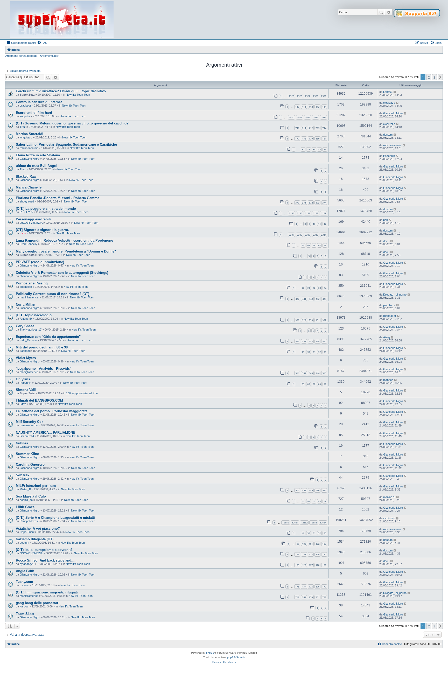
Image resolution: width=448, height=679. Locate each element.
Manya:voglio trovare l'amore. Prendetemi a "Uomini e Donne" (66, 251)
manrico (388, 379)
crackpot (25, 105)
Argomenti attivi (49, 55)
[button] (440, 77)
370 (297, 202)
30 (308, 352)
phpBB (210, 652)
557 (304, 341)
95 (308, 245)
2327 (307, 96)
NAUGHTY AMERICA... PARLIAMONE (45, 433)
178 (304, 138)
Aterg (386, 337)
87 (314, 384)
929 (304, 320)
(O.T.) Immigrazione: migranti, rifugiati (47, 592)
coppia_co (26, 499)
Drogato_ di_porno (395, 294)
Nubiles (22, 443)
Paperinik (389, 155)
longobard (26, 137)
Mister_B (25, 489)
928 (297, 320)
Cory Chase (25, 326)
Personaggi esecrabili (33, 219)
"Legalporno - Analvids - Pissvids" (43, 368)
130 (324, 554)
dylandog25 (27, 563)
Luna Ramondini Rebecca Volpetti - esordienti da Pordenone (64, 240)
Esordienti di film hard (34, 113)
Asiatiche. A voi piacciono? (38, 528)
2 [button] (429, 77)
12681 (295, 522)
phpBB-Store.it (236, 657)
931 (317, 320)
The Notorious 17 (30, 329)
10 (314, 224)
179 (311, 138)
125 (297, 565)
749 (304, 597)
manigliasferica (29, 297)
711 (304, 128)
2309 (307, 234)
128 (311, 554)
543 (311, 373)
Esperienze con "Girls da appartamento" (48, 337)
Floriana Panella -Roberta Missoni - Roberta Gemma (57, 198)
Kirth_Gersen (28, 340)
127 (304, 554)
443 (317, 298)
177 (297, 138)
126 (297, 554)
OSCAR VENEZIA (31, 222)
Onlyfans (23, 379)
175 (311, 586)
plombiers (389, 305)
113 (317, 106)
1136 (299, 213)
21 (308, 288)
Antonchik (26, 318)
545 (324, 373)
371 (304, 202)
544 (317, 373)
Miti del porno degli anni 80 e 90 (42, 347)
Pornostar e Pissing (32, 283)
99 (298, 543)
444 (324, 298)
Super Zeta (27, 94)
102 (317, 543)
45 (303, 501)
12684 (323, 522)
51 (314, 533)
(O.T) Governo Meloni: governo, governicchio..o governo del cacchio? (72, 123)
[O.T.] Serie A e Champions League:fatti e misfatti (55, 518)
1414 (323, 117)
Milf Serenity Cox (29, 422)
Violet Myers (26, 358)
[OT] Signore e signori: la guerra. (42, 230)
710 (297, 128)
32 (303, 149)
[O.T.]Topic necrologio (34, 315)
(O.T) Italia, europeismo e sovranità (44, 550)
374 (324, 202)
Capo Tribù (27, 532)
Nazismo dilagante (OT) (34, 539)
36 (325, 149)
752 (324, 597)
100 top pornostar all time (82, 393)
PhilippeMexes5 (29, 521)
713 (317, 128)
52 (319, 533)
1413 (315, 117)
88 (319, 384)
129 (317, 554)
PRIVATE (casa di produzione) (40, 262)
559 (317, 341)
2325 (291, 96)
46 (308, 501)
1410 (291, 117)
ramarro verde (29, 425)
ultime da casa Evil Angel (36, 166)
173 (297, 586)
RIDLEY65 (26, 212)
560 (324, 341)
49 (325, 501)
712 (311, 128)
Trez (23, 126)
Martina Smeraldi (29, 134)
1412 (307, 117)
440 (297, 298)
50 (308, 533)
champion (26, 286)
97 (319, 245)
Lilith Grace (25, 507)
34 (314, 149)
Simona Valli (26, 390)
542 (304, 373)
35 (319, 149)
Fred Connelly (28, 244)
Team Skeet (25, 614)
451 (324, 490)
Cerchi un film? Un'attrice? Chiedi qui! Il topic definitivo (61, 91)
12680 (285, 522)
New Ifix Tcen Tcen (78, 94)
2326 (299, 96)
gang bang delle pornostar (37, 603)
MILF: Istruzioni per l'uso (36, 486)
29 (303, 352)
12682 (304, 522)
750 (311, 597)
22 (314, 288)
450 (317, 490)
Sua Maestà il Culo (31, 496)
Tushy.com (24, 582)
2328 (315, 96)
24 (325, 288)
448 (304, 490)
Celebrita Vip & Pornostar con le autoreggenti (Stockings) (62, 273)
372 (311, 202)
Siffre (23, 403)
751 (317, 597)
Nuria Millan (25, 304)
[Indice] (61, 19)
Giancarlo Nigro (393, 113)
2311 (323, 234)
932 (324, 320)
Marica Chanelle (28, 187)
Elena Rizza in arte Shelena (38, 155)
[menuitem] (42, 43)
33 (308, 149)
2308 (299, 234)
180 (317, 138)
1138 (315, 213)
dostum (388, 134)
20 (303, 288)
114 (324, 106)
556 (297, 341)
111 (304, 106)
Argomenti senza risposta (21, 55)
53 (325, 533)
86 (308, 384)
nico (23, 233)
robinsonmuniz (29, 148)
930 (311, 320)
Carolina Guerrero (30, 464)
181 (324, 138)
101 (311, 543)
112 (311, 106)
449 (311, 490)
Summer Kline (27, 454)
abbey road (27, 201)
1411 (299, 117)
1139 (323, 213)
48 (319, 501)
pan (385, 219)
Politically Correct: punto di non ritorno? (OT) (52, 294)
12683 (313, 522)
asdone (24, 585)
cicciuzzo (389, 102)
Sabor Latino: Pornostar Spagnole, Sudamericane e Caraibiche (66, 144)
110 (297, 106)
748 (297, 597)
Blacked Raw (26, 176)
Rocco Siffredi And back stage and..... (46, 560)
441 (304, 298)
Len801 (388, 91)
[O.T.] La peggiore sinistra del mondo (46, 209)
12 (325, 224)
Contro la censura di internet (39, 102)
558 (311, 341)
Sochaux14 (27, 436)
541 (297, 373)
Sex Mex (22, 475)
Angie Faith (25, 571)
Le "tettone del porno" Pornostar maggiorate (51, 411)
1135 (291, 213)
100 (304, 543)
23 (319, 288)
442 (311, 298)
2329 (323, 96)
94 (303, 245)
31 (314, 352)
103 (324, 543)
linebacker (389, 315)
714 (324, 128)
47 (314, 501)
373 (317, 202)
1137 (307, 213)
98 (325, 245)
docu (386, 241)
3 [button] (434, 77)
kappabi (25, 116)
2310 (315, 234)
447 (297, 490)
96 (314, 245)
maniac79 (389, 497)
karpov (24, 606)
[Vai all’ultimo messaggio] (395, 91)
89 (325, 384)
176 (317, 586)
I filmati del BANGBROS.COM (39, 400)
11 (319, 224)
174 (304, 586)
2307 (291, 234)
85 (303, 384)
